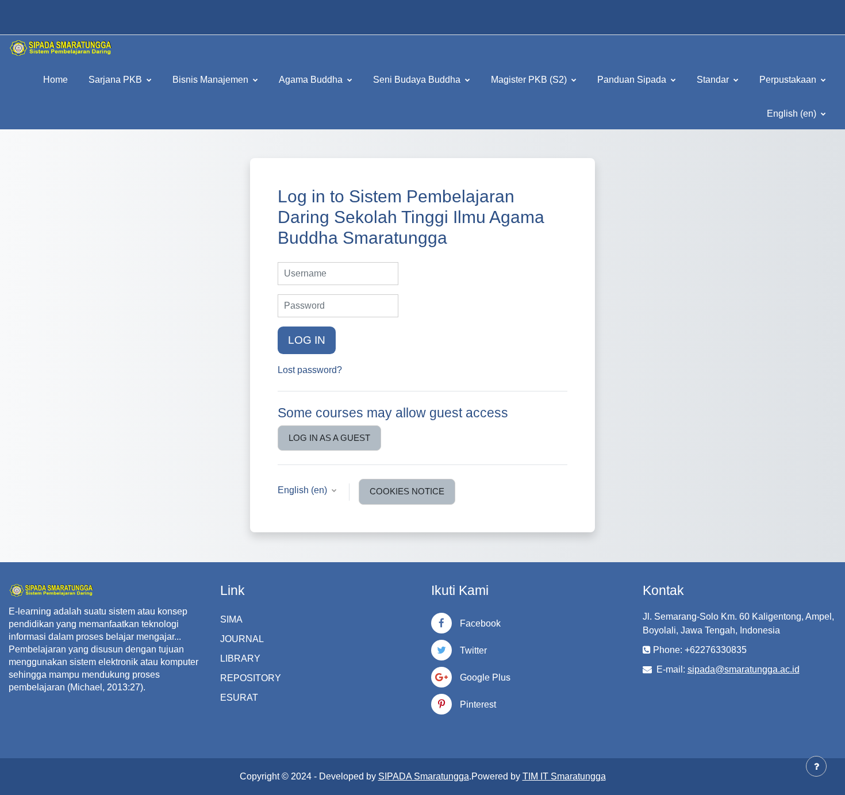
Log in (306, 340)
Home (55, 80)
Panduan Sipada (633, 80)
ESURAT (239, 697)
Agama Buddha (312, 80)
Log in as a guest (329, 438)
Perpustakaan (789, 80)
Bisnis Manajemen (211, 80)
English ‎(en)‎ (793, 113)
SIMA (231, 619)
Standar (714, 80)
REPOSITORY (250, 678)
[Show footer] (816, 766)
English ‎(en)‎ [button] (303, 490)
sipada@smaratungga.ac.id (743, 669)
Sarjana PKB (116, 80)
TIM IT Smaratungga (564, 776)
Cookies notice (407, 491)
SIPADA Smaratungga (423, 776)
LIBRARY (240, 658)
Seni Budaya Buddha (418, 80)
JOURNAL (242, 639)
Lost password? (310, 370)
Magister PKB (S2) (530, 80)
